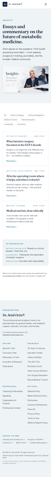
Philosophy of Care (11, 357)
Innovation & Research (12, 362)
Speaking (7, 396)
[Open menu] (45, 4)
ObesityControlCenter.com (13, 335)
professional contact (13, 276)
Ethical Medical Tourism (38, 380)
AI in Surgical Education (38, 375)
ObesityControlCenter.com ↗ (14, 440)
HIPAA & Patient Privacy (38, 423)
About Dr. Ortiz (9, 348)
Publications (8, 366)
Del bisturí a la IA (35, 366)
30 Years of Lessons (36, 348)
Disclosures (33, 400)
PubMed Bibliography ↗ (39, 443)
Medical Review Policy (37, 396)
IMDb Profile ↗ (21, 443)
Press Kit (31, 409)
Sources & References (37, 405)
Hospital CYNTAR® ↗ (36, 440)
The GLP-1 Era (34, 362)
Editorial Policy (34, 391)
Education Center (35, 353)
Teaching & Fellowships (13, 391)
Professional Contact (12, 408)
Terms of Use (33, 418)
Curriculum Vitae (10, 353)
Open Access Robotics (37, 371)
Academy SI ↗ (8, 443)
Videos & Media (34, 357)
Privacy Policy (34, 414)
